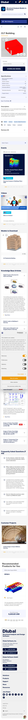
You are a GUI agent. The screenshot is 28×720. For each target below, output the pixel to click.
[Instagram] (19, 694)
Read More (7, 315)
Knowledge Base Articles (11, 271)
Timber (14, 125)
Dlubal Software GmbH (10, 657)
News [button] (4, 684)
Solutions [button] (6, 675)
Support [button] (5, 681)
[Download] (18, 54)
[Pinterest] (22, 694)
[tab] (6, 620)
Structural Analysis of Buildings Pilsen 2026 (12, 182)
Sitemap (4, 708)
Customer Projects (8, 523)
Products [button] (6, 678)
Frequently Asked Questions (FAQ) (13, 452)
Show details (21, 374)
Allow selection (14, 382)
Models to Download (9, 231)
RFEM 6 (7, 574)
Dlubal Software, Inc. (10, 641)
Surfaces (10, 121)
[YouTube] (7, 694)
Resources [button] (6, 687)
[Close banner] (25, 332)
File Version (5, 61)
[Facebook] (10, 694)
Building (9, 125)
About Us (5, 705)
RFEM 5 (5, 121)
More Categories (9, 21)
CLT (5, 125)
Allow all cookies (14, 378)
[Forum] (4, 694)
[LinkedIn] (13, 694)
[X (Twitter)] (16, 694)
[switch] (24, 360)
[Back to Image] (6, 40)
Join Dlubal (6, 692)
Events (4, 148)
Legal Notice (5, 703)
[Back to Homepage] (5, 2)
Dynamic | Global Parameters (20, 121)
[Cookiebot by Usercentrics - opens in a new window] (17, 333)
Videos (4, 193)
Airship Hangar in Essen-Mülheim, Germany (11, 547)
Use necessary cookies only (14, 386)
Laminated (20, 125)
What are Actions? (8, 215)
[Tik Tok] (4, 697)
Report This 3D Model (5, 101)
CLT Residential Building (9, 258)
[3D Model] (3, 40)
